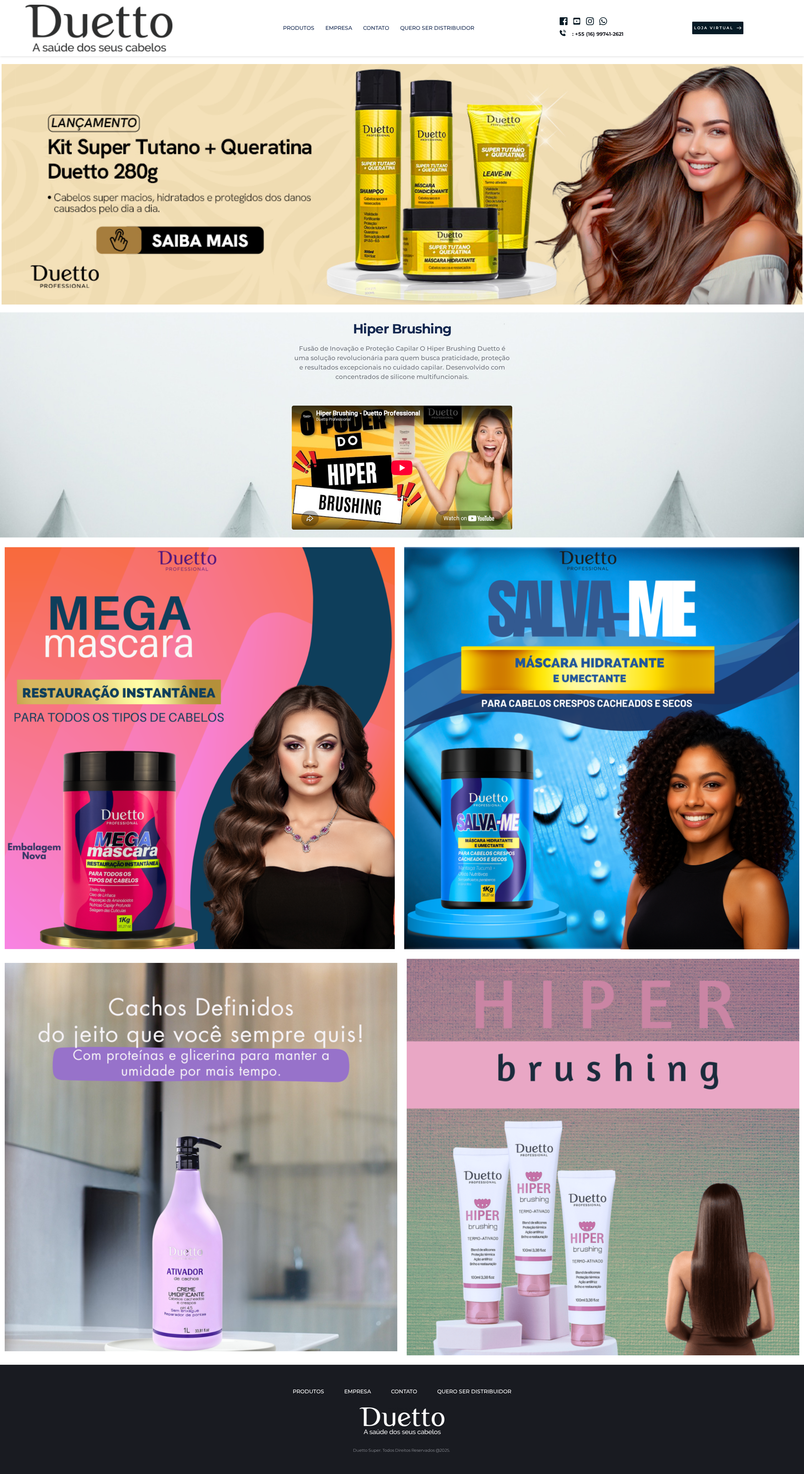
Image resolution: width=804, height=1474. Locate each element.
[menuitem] (298, 28)
